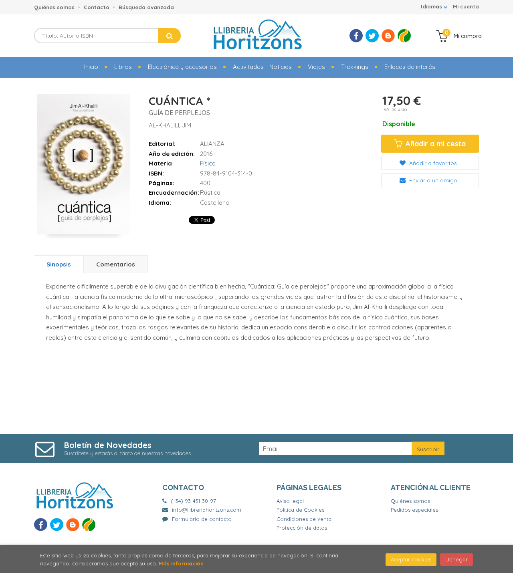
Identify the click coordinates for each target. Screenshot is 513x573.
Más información (181, 563)
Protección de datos (302, 528)
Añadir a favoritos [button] (432, 163)
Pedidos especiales (414, 509)
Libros (123, 67)
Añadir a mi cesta (435, 143)
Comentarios (115, 264)
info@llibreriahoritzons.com (206, 509)
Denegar (456, 559)
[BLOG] (388, 35)
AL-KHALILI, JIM (170, 125)
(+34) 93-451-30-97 (193, 501)
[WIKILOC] (404, 35)
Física (208, 163)
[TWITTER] (372, 35)
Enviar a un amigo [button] (432, 180)
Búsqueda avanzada (146, 7)
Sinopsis (58, 264)
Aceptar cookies (411, 559)
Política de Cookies (300, 509)
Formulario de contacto (202, 519)
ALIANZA (212, 143)
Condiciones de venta (304, 519)
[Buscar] (169, 35)
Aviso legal (290, 501)
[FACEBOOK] (356, 35)
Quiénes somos (54, 7)
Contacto (96, 7)
